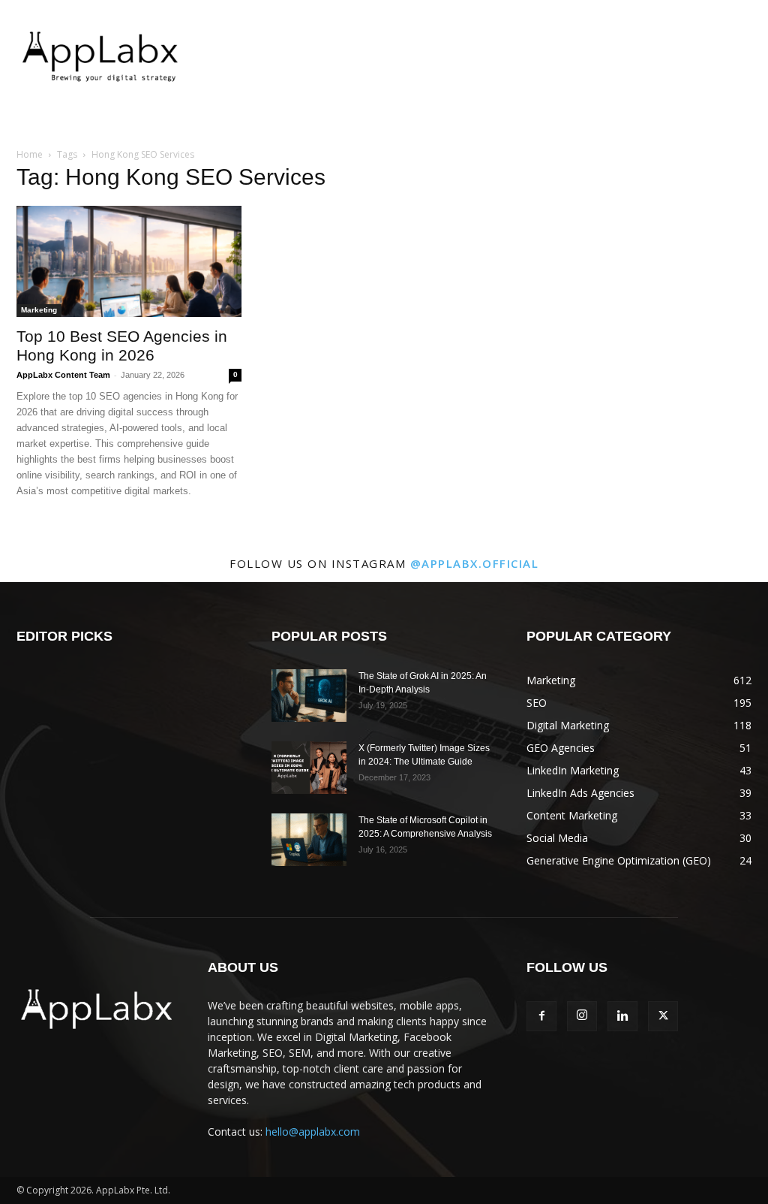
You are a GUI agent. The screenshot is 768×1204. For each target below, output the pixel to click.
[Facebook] (541, 1016)
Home (29, 154)
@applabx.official (474, 563)
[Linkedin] (623, 1016)
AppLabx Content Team (63, 374)
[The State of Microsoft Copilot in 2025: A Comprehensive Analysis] (309, 839)
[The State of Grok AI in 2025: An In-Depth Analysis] (309, 695)
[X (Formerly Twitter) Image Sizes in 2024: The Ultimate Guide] (309, 767)
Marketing (39, 310)
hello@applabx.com (313, 1131)
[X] (663, 1016)
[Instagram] (582, 1016)
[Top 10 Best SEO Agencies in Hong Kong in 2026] (129, 261)
